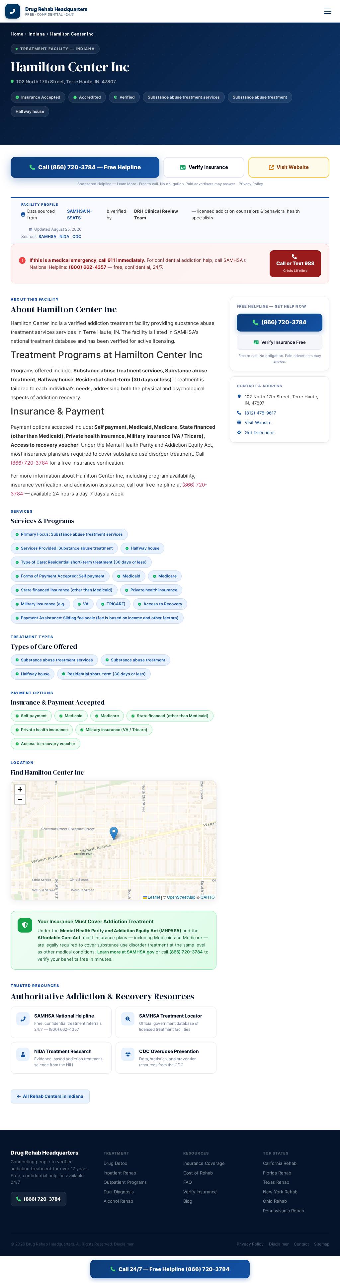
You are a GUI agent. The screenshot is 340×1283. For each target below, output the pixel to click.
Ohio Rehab (275, 1201)
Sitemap (321, 1244)
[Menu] (328, 11)
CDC (76, 236)
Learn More (126, 184)
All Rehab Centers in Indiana (53, 1096)
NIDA (64, 236)
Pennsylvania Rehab (283, 1210)
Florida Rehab (277, 1172)
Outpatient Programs (125, 1182)
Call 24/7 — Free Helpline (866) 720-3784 (174, 1269)
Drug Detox (115, 1163)
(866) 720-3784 (29, 463)
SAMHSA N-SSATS (79, 214)
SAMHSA (47, 236)
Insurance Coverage (204, 1163)
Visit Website (293, 167)
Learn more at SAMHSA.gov (125, 951)
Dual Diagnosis (119, 1191)
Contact (301, 1244)
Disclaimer (123, 1244)
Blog (187, 1201)
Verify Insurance (208, 167)
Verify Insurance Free (283, 342)
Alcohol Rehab (118, 1201)
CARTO (207, 897)
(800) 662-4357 (87, 267)
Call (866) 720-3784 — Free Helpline (89, 167)
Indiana (37, 34)
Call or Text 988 (295, 266)
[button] (114, 833)
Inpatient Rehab (120, 1172)
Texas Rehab (276, 1182)
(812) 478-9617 (260, 412)
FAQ (187, 1182)
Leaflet (153, 897)
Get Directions (260, 432)
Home (17, 34)
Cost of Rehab (198, 1172)
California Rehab (280, 1163)
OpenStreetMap (181, 897)
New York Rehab (280, 1191)
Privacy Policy (251, 184)
